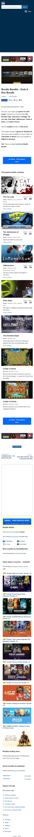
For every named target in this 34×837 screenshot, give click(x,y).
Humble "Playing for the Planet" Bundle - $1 (17, 704)
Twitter (6, 822)
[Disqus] (17, 489)
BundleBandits (17, 447)
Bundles (4, 96)
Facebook (7, 819)
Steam (6, 828)
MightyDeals (17, 776)
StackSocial (17, 779)
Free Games (8, 801)
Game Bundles (13, 96)
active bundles (17, 771)
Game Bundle (10, 532)
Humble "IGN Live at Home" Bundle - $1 (19, 573)
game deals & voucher (21, 566)
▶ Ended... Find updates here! (17, 160)
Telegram (7, 825)
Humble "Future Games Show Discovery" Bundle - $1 (14, 595)
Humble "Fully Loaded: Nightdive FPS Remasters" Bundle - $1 (16, 640)
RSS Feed (8, 831)
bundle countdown (10, 758)
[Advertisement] (17, 33)
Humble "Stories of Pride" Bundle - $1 (18, 662)
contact (15, 836)
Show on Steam (7, 209)
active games (14, 536)
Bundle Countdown (10, 795)
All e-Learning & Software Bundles (15, 807)
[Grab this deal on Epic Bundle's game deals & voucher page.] (17, 584)
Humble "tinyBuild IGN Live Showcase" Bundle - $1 (17, 617)
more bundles (16, 144)
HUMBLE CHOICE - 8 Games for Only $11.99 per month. (16, 727)
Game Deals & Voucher (11, 798)
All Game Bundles (10, 804)
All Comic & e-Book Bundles (13, 810)
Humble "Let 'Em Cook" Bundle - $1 (18, 683)
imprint (19, 836)
